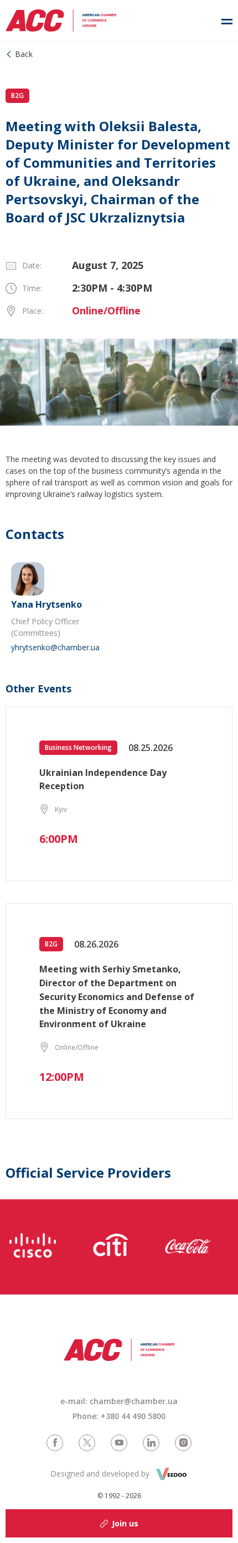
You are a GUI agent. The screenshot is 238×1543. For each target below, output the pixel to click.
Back (24, 54)
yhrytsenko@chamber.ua (55, 647)
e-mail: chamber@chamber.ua (119, 1401)
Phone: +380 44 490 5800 (119, 1416)
